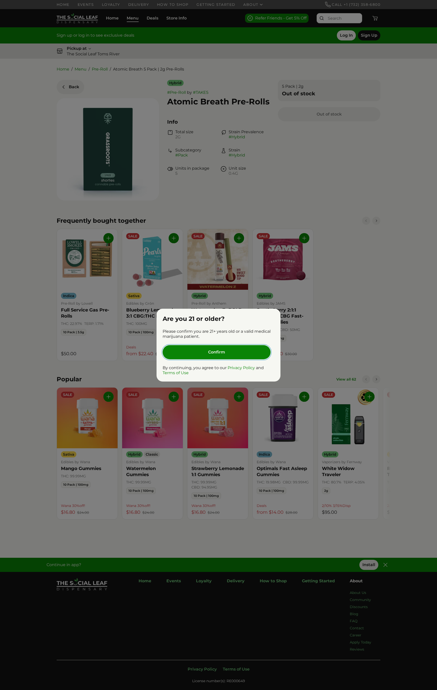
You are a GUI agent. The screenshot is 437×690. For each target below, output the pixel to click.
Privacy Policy (241, 367)
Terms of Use (176, 372)
